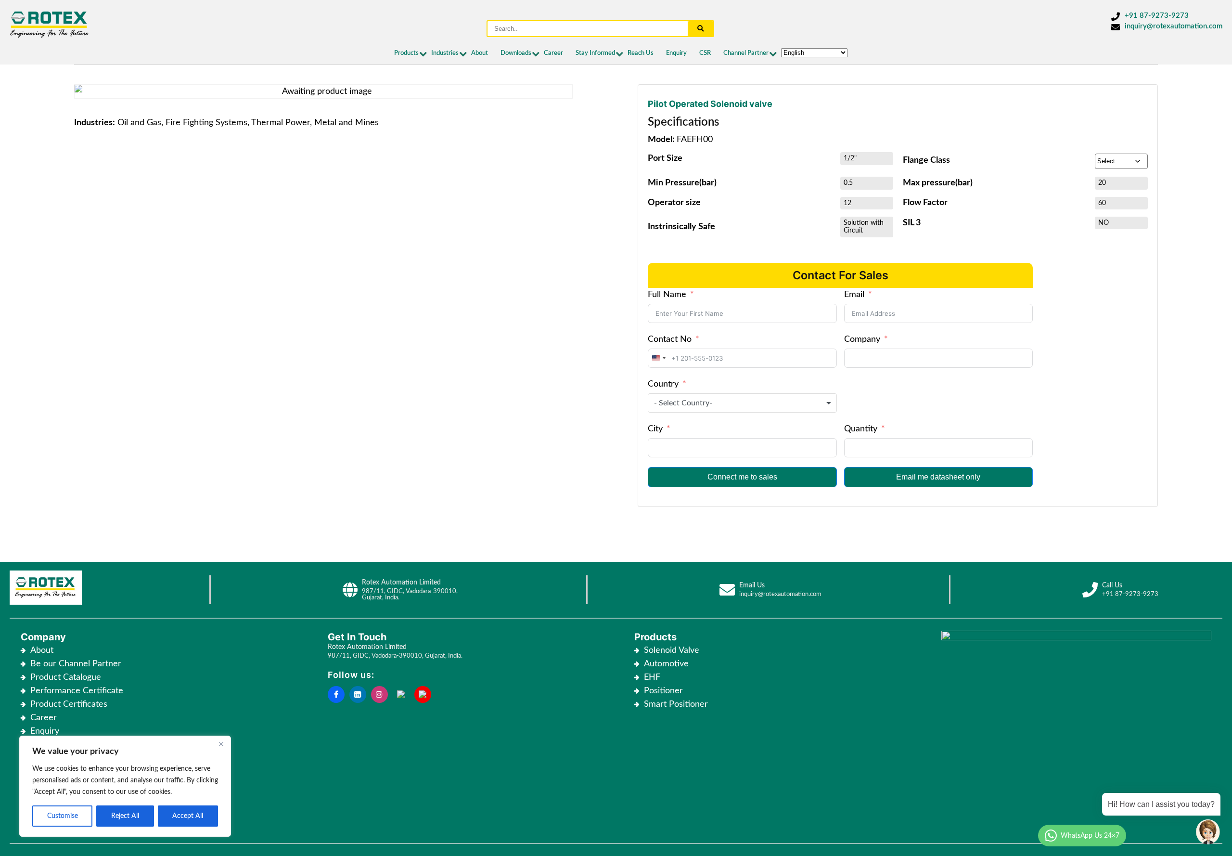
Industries (445, 53)
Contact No (670, 339)
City (655, 429)
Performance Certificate (76, 691)
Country (663, 384)
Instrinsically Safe (681, 226)
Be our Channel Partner (75, 664)
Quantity (860, 429)
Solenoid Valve (671, 650)
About (479, 53)
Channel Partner (746, 53)
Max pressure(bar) (938, 183)
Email (854, 294)
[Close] (221, 744)
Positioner (663, 691)
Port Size (665, 158)
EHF (652, 677)
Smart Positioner (676, 704)
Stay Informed (595, 53)
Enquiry (676, 53)
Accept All (187, 816)
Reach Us (641, 53)
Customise (62, 816)
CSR (705, 53)
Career (553, 53)
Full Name (667, 294)
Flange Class (926, 160)
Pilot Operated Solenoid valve (710, 104)
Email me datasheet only (938, 477)
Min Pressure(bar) (682, 183)
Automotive (666, 664)
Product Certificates (68, 704)
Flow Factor (925, 202)
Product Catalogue (65, 677)
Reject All (125, 816)
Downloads (515, 53)
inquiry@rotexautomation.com (1173, 26)
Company (862, 339)
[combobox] (658, 358)
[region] (125, 786)
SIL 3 (912, 223)
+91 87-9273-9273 (1157, 15)
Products (406, 53)
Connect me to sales (742, 477)
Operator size (674, 202)
